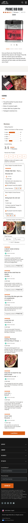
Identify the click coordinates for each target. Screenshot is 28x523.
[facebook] (5, 503)
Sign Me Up (7, 486)
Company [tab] (3, 450)
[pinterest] (11, 503)
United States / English (9, 510)
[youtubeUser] (14, 503)
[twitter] (2, 503)
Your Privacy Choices (9, 520)
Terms (15, 498)
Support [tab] (3, 444)
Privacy (20, 498)
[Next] (14, 45)
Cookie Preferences (6, 518)
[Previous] (11, 45)
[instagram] (8, 503)
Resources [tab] (3, 455)
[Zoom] (16, 45)
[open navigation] (26, 2)
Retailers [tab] (3, 461)
